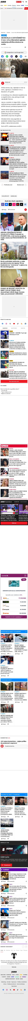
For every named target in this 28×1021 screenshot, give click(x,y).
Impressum (14, 981)
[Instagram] (14, 204)
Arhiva (4, 984)
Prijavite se (7, 865)
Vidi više (14, 967)
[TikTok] (21, 204)
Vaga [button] (21, 950)
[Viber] (2, 204)
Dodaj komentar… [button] (10, 746)
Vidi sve (14, 523)
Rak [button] (12, 950)
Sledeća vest (20, 184)
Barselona (14, 196)
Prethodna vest (8, 184)
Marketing (3, 981)
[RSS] (22, 323)
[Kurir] (3, 2)
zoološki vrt (5, 196)
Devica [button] (17, 950)
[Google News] (25, 204)
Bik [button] (4, 950)
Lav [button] (14, 950)
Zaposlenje (14, 986)
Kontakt (9, 981)
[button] (25, 47)
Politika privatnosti (11, 984)
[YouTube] (17, 204)
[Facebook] (6, 204)
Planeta (8, 32)
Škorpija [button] (25, 950)
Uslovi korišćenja (21, 984)
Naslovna (3, 32)
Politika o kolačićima (22, 981)
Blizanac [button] (8, 950)
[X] (10, 204)
